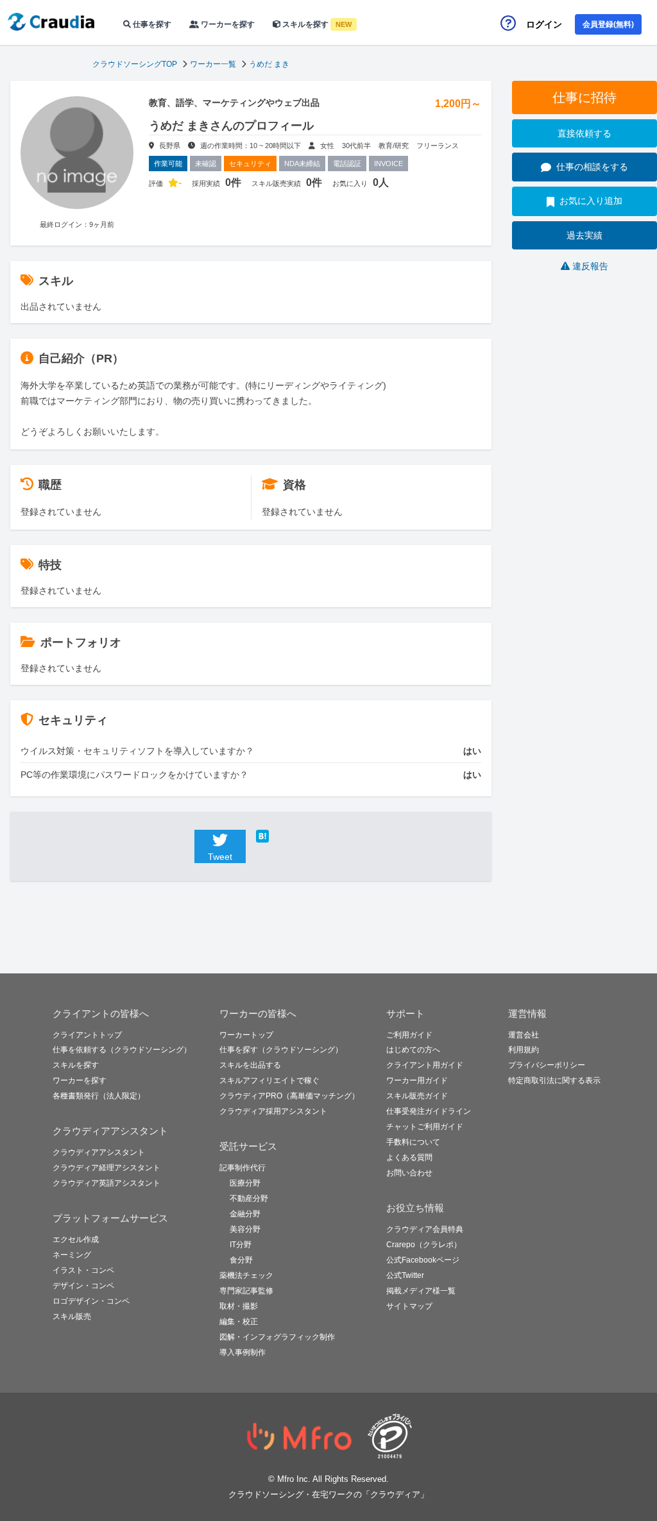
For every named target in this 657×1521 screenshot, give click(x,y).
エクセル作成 (76, 1239)
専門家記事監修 (246, 1290)
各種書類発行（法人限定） (99, 1095)
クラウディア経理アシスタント (106, 1167)
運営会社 (523, 1034)
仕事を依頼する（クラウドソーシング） (122, 1049)
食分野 (241, 1260)
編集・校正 (238, 1321)
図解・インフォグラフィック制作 (277, 1336)
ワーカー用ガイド (417, 1080)
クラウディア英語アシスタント (106, 1183)
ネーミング (72, 1254)
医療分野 (245, 1183)
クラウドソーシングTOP (134, 64)
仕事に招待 (584, 97)
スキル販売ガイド (417, 1095)
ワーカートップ (246, 1034)
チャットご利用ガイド (424, 1126)
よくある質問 (409, 1157)
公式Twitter (405, 1275)
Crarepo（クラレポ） (423, 1244)
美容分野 (245, 1229)
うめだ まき (269, 64)
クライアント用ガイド (424, 1065)
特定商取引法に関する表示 (554, 1080)
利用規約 (523, 1049)
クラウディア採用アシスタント (273, 1111)
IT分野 (241, 1244)
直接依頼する (584, 133)
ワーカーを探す (227, 24)
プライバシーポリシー (546, 1065)
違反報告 (590, 266)
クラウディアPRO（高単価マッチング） (289, 1095)
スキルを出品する (250, 1065)
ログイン (544, 24)
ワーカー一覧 (213, 64)
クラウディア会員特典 (424, 1229)
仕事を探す (151, 24)
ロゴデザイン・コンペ (91, 1301)
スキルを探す (316, 24)
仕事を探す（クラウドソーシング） (281, 1049)
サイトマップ (409, 1306)
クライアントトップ (87, 1034)
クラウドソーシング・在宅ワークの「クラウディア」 (328, 1494)
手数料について (413, 1142)
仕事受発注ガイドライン (428, 1111)
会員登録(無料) (608, 24)
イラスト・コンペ (83, 1270)
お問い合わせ (409, 1172)
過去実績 (584, 235)
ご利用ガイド (409, 1034)
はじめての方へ (413, 1049)
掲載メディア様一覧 (421, 1290)
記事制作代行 (242, 1167)
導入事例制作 (242, 1352)
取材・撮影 (238, 1306)
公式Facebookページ (422, 1260)
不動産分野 (249, 1198)
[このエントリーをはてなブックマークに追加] (281, 836)
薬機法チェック (246, 1275)
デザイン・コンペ (83, 1285)
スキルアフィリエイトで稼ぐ (269, 1080)
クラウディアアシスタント (99, 1152)
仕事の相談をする (592, 167)
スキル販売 (72, 1316)
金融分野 (245, 1213)
